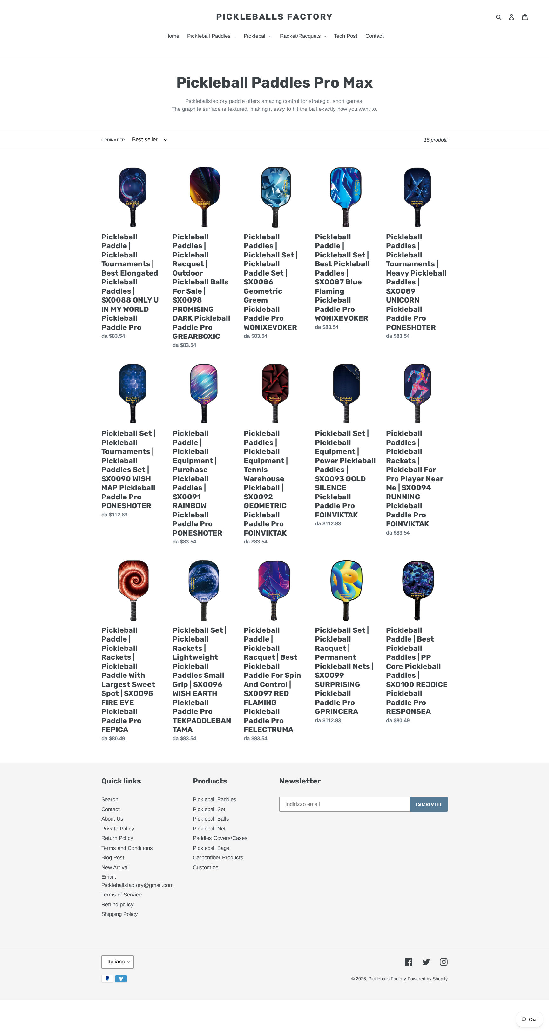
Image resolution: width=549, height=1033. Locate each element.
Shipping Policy (119, 914)
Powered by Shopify (428, 978)
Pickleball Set (209, 809)
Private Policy (117, 829)
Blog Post (112, 858)
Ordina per (113, 140)
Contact (110, 809)
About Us (112, 819)
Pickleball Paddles (214, 799)
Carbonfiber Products (218, 858)
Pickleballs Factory (274, 17)
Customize (205, 867)
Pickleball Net (209, 829)
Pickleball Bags (211, 848)
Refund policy (117, 905)
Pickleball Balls (211, 819)
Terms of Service (121, 895)
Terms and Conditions (127, 848)
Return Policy (117, 838)
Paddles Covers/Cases (220, 838)
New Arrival (115, 867)
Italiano (116, 962)
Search (109, 799)
